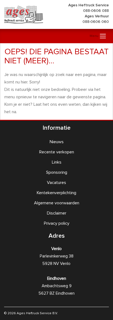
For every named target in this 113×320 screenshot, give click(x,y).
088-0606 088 (96, 11)
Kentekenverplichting (56, 193)
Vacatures (56, 182)
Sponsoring (56, 172)
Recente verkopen (56, 152)
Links (56, 162)
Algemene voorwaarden (56, 203)
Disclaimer (56, 213)
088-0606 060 (96, 22)
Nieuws (57, 142)
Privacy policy (56, 223)
